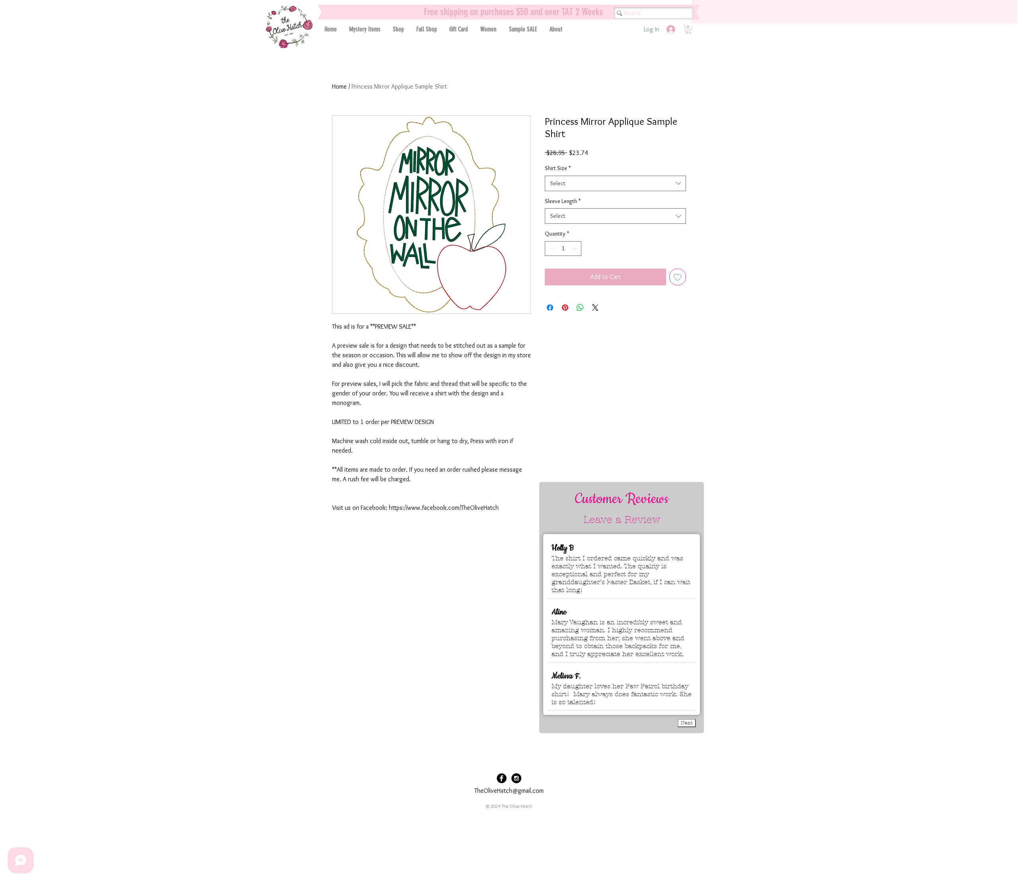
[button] (398, 29)
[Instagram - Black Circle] (516, 778)
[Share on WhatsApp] (580, 307)
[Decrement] (551, 249)
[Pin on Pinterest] (565, 307)
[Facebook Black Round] (502, 778)
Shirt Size (558, 168)
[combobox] (615, 183)
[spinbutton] (563, 249)
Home (339, 86)
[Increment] (575, 249)
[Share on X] (595, 307)
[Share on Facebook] (550, 307)
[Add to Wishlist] (677, 277)
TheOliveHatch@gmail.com (509, 790)
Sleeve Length (563, 201)
